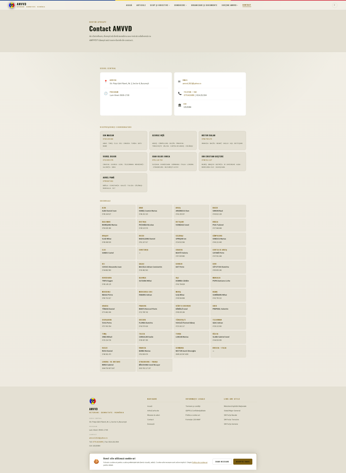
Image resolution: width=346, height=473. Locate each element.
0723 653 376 (108, 160)
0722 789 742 (143, 312)
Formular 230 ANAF (193, 419)
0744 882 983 (106, 270)
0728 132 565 (217, 326)
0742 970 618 (143, 326)
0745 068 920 (106, 242)
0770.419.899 (189, 95)
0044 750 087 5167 (108, 368)
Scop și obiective (160, 5)
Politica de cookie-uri (199, 462)
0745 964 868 (180, 298)
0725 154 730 (106, 340)
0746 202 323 (143, 214)
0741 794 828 (180, 284)
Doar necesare (222, 461)
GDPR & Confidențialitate (196, 410)
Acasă (129, 5)
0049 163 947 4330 (182, 354)
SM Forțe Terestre (231, 419)
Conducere (180, 5)
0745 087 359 (143, 340)
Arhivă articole (153, 410)
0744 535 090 (217, 340)
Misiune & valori (153, 415)
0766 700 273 (207, 139)
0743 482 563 (143, 270)
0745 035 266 (180, 312)
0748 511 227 (207, 160)
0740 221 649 (217, 242)
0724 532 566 (180, 242)
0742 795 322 (217, 298)
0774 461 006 (106, 312)
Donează (150, 424)
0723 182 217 (180, 326)
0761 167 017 (143, 242)
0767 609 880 (180, 256)
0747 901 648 (217, 256)
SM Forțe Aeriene (231, 424)
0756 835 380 (106, 228)
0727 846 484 (217, 228)
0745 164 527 (106, 214)
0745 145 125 (106, 284)
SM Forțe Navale (230, 415)
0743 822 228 (217, 214)
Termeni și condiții (193, 406)
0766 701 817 (106, 298)
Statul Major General (232, 410)
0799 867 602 (108, 181)
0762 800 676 (143, 354)
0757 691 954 (106, 326)
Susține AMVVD (230, 5)
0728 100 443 (108, 139)
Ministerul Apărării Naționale (235, 406)
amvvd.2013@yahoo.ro (192, 83)
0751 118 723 (157, 160)
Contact (246, 5)
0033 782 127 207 (145, 368)
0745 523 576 (143, 228)
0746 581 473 (106, 354)
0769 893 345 (217, 270)
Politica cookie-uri (193, 415)
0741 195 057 (180, 214)
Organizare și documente (204, 5)
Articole (141, 5)
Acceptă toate (243, 461)
